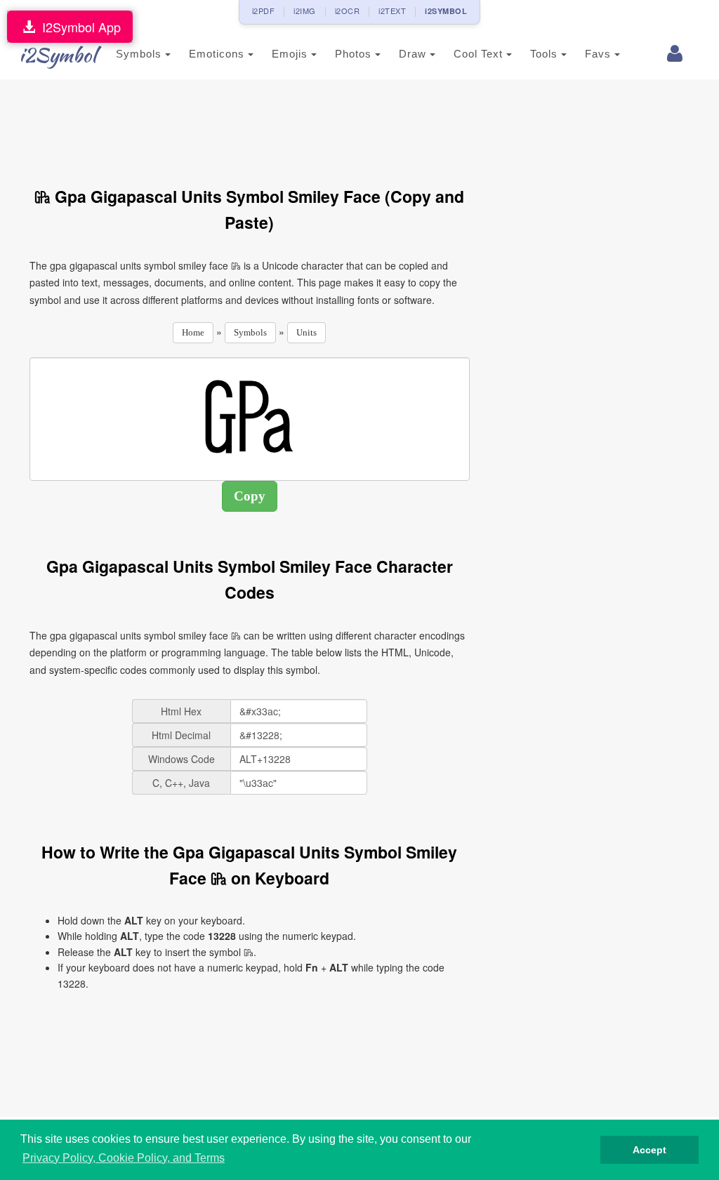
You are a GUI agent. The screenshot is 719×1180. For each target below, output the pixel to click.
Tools (545, 54)
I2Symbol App (78, 27)
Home (193, 332)
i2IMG (304, 10)
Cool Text (480, 54)
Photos (355, 54)
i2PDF (263, 10)
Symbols (140, 54)
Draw (414, 54)
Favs (599, 54)
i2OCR (347, 10)
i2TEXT (392, 10)
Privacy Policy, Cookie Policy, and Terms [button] (123, 1158)
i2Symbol (57, 55)
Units (306, 332)
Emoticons (218, 54)
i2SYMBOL (446, 11)
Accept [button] (649, 1149)
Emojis (291, 54)
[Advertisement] (285, 125)
